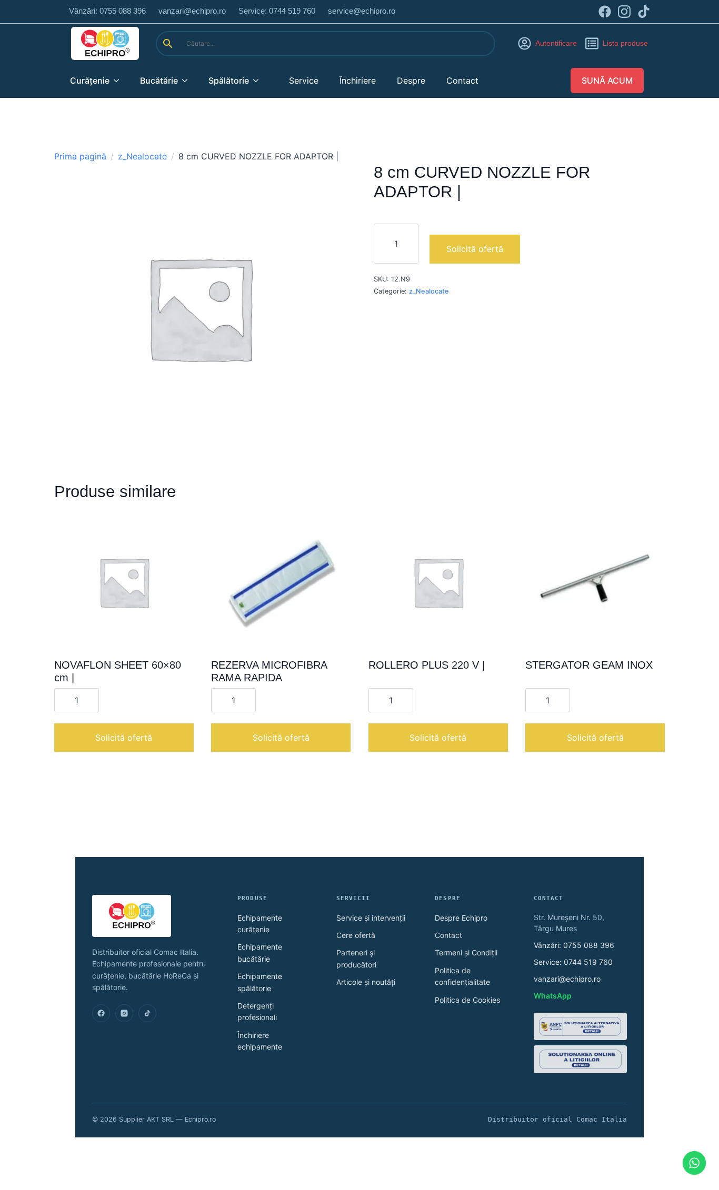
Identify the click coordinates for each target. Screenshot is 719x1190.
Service (303, 80)
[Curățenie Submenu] (119, 80)
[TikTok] (147, 1013)
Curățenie (89, 80)
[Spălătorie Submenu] (259, 80)
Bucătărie (159, 80)
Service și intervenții (370, 917)
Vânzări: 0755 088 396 (574, 945)
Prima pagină (80, 156)
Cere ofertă (355, 935)
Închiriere (357, 80)
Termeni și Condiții (466, 952)
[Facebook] (101, 1013)
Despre (411, 80)
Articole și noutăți (365, 981)
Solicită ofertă (474, 249)
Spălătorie (228, 80)
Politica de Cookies (467, 999)
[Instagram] (124, 1013)
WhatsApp (553, 995)
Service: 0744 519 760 (573, 961)
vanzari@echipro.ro (567, 978)
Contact (462, 80)
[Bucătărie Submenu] (188, 80)
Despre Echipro (461, 917)
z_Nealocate (142, 156)
